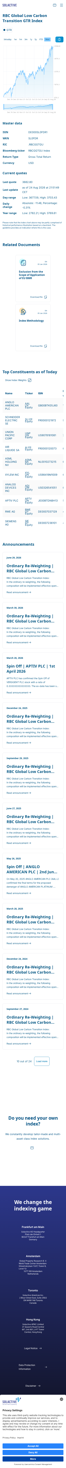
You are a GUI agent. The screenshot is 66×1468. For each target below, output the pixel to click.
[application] (33, 74)
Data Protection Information (27, 1367)
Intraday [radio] (7, 39)
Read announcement (17, 592)
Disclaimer (30, 1385)
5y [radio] (36, 39)
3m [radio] (26, 39)
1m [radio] (20, 39)
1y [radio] (31, 39)
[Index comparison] (59, 39)
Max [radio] (47, 39)
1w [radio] (15, 39)
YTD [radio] (41, 39)
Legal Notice (30, 1348)
